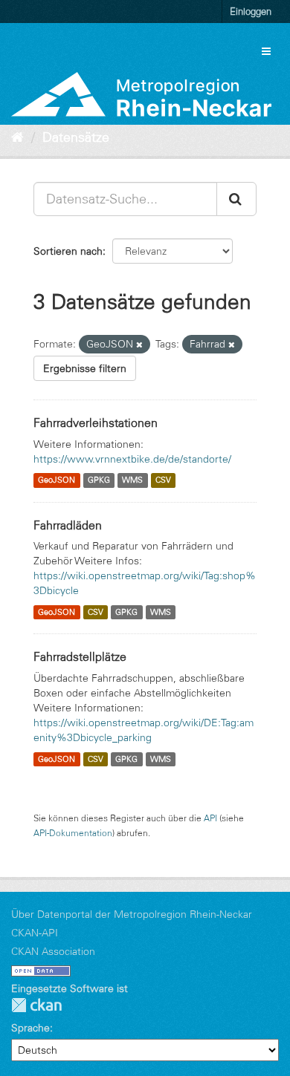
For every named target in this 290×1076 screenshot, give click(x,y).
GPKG (99, 480)
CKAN (36, 1005)
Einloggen (250, 11)
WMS (132, 480)
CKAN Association (53, 951)
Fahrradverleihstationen (95, 422)
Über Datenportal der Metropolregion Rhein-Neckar (131, 914)
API (210, 818)
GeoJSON (56, 480)
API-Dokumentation (72, 832)
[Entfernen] (139, 344)
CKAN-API (34, 932)
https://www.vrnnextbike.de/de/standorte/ (132, 459)
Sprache (30, 1027)
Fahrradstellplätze (79, 656)
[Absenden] (236, 199)
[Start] (17, 137)
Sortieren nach (68, 251)
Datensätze (75, 137)
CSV (163, 480)
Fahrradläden (67, 525)
